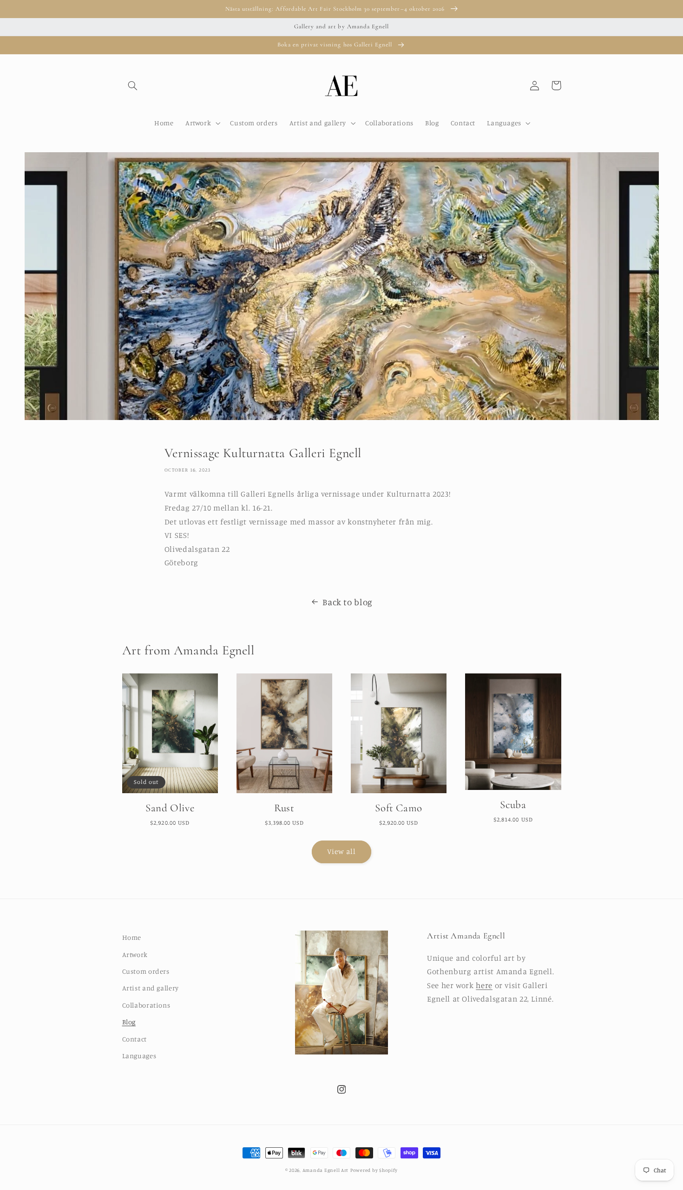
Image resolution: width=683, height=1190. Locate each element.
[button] (133, 85)
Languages (139, 1056)
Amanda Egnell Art (325, 1170)
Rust (284, 808)
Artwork (135, 954)
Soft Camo (398, 808)
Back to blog (347, 601)
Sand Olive (169, 808)
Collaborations (146, 1005)
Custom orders (146, 971)
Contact (134, 1039)
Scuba (513, 804)
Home (132, 937)
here (484, 985)
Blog (129, 1022)
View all (341, 851)
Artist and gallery (150, 988)
